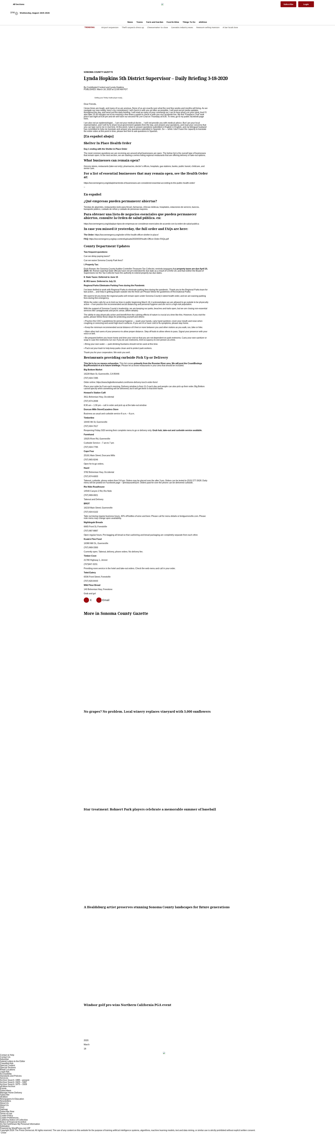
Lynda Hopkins (117, 87)
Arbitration (5, 1126)
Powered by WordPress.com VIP (15, 1128)
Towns (139, 22)
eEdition (203, 22)
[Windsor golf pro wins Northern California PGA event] (167, 956)
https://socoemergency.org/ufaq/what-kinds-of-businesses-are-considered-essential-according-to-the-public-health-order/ (139, 183)
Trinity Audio (108, 98)
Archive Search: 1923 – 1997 (13, 1082)
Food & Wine (173, 22)
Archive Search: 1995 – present (14, 1080)
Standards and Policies (11, 1076)
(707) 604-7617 (91, 426)
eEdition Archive (7, 1086)
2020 (86, 1040)
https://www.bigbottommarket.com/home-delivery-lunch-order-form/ (127, 382)
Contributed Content (96, 87)
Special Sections (8, 1067)
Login (306, 4)
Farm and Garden (154, 22)
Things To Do (189, 22)
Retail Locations (7, 1070)
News (130, 22)
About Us (4, 1103)
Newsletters (5, 1101)
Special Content (7, 1065)
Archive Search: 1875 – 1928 (13, 1084)
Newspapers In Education (12, 1099)
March (87, 1044)
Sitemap (4, 1109)
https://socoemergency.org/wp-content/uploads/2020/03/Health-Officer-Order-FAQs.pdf (129, 239)
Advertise (4, 1059)
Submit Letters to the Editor (12, 1061)
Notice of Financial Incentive (13, 1122)
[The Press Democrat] (165, 4)
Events (3, 1088)
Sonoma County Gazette (98, 72)
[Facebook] (85, 600)
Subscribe (288, 4)
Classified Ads (6, 1063)
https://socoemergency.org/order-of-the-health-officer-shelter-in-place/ (126, 235)
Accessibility (6, 1074)
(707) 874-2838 (91, 401)
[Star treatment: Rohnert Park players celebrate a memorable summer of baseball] (167, 760)
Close (3, 1133)
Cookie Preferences (9, 1118)
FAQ (2, 1107)
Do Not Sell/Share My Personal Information (20, 1124)
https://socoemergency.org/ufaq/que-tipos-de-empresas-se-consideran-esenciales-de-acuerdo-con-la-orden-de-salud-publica (141, 224)
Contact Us (5, 1057)
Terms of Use (6, 1113)
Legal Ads (4, 1072)
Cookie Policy (6, 1116)
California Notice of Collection (14, 1120)
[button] (17, 4)
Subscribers (5, 1090)
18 (85, 1049)
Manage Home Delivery (11, 1093)
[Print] (97, 600)
